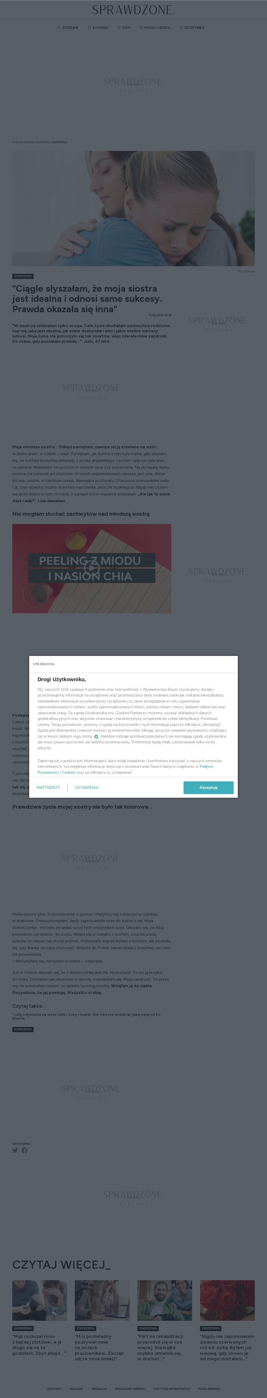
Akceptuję (208, 787)
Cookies (69, 772)
